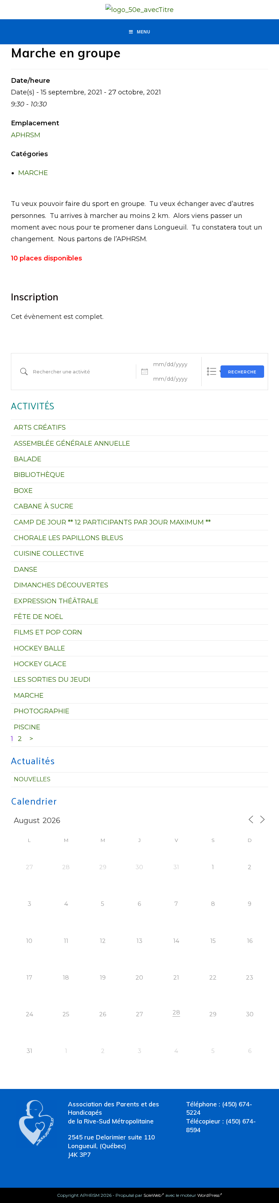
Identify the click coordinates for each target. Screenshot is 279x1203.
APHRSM (25, 135)
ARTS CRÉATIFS (40, 428)
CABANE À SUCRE (43, 506)
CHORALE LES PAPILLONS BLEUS (68, 538)
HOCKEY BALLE (39, 648)
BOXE (23, 491)
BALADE (27, 459)
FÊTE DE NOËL (38, 617)
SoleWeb (152, 1195)
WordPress (208, 1195)
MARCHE (33, 173)
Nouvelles (32, 779)
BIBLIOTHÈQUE (39, 475)
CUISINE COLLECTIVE (49, 554)
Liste (211, 371)
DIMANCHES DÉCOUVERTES (61, 585)
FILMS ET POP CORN (48, 632)
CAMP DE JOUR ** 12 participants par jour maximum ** (112, 522)
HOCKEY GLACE (40, 664)
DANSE (25, 570)
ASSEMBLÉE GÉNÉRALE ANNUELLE (72, 443)
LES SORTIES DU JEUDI (52, 680)
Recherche (242, 371)
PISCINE (27, 727)
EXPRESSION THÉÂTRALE (56, 601)
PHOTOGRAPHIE (41, 711)
